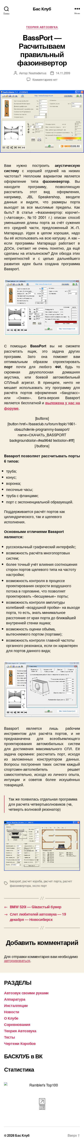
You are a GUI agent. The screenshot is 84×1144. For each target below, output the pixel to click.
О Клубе (11, 1018)
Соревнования (17, 1024)
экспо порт (39, 885)
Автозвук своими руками (26, 993)
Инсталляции (16, 1005)
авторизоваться (17, 960)
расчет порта (52, 881)
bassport (15, 881)
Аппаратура (14, 999)
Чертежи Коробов (20, 1043)
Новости (11, 1011)
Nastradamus (37, 73)
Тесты (9, 1037)
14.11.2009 (63, 73)
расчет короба (32, 881)
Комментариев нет (44, 79)
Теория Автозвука (42, 27)
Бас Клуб (42, 9)
